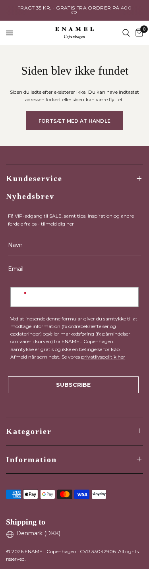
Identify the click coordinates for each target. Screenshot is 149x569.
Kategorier (29, 431)
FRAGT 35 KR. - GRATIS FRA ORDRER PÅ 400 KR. (74, 10)
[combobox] (25, 297)
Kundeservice (34, 178)
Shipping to (25, 521)
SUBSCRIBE (73, 384)
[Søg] (126, 33)
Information (31, 459)
